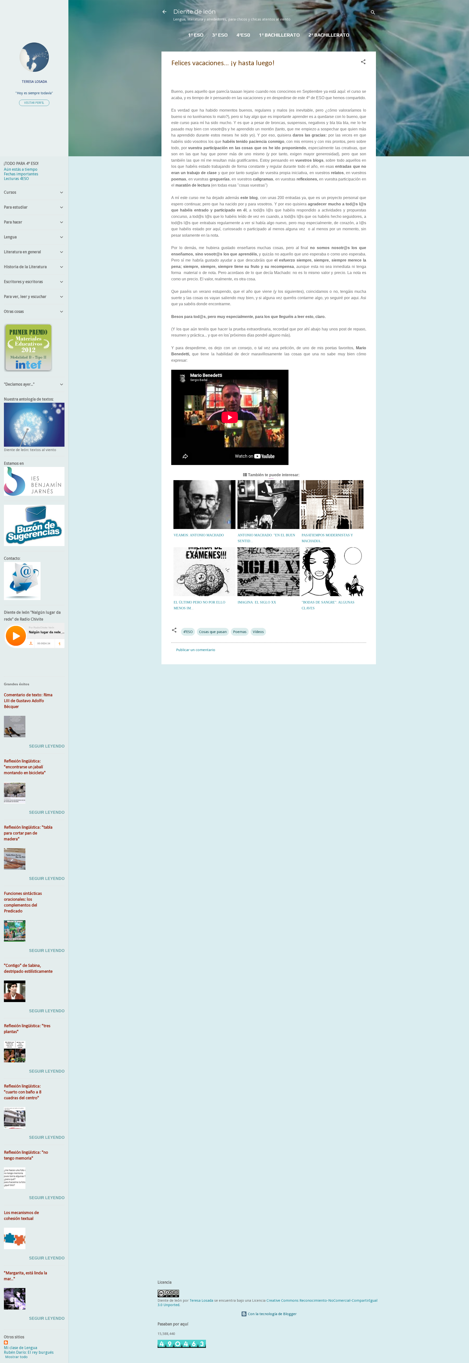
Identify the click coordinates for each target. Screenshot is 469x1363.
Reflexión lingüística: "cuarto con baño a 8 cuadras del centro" (22, 1092)
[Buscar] (373, 13)
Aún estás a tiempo (20, 169)
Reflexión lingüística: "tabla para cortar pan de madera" (28, 833)
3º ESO (220, 35)
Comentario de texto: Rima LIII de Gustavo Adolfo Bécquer (28, 701)
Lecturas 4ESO (16, 178)
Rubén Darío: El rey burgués (28, 1352)
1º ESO (195, 35)
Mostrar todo (16, 1357)
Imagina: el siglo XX (257, 602)
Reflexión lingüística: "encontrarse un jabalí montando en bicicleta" (25, 767)
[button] (363, 62)
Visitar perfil (34, 103)
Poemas (239, 632)
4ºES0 (243, 35)
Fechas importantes (21, 174)
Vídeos (258, 632)
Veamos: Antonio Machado (199, 535)
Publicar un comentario (195, 650)
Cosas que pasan (213, 632)
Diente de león (194, 11)
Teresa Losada (201, 1300)
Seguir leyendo (46, 746)
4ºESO (188, 632)
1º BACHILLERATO (279, 35)
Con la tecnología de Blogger (272, 1314)
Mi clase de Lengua (20, 1347)
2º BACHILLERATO (329, 35)
